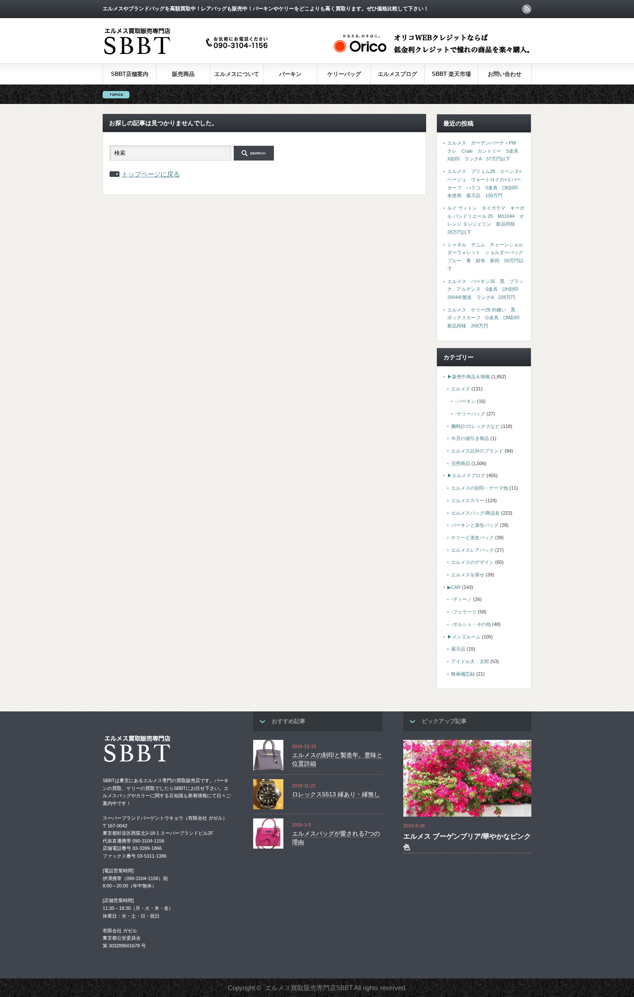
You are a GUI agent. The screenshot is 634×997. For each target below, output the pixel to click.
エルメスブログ (397, 74)
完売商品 (460, 463)
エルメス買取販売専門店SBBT (309, 987)
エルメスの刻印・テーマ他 (479, 488)
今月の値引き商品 (470, 438)
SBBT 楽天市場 (451, 74)
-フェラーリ (464, 611)
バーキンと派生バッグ (475, 525)
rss (526, 9)
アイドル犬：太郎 (470, 661)
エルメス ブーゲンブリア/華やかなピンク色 (467, 842)
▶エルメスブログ (466, 475)
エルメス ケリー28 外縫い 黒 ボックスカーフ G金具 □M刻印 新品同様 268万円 (485, 317)
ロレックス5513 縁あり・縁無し (336, 794)
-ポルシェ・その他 (471, 624)
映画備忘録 (463, 673)
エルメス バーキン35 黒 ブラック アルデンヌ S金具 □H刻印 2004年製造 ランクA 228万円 (485, 289)
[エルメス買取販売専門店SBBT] (188, 55)
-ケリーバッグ (470, 413)
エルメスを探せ (467, 574)
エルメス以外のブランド (477, 450)
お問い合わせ (504, 74)
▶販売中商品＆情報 (468, 376)
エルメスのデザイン (472, 562)
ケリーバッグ (344, 74)
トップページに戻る (151, 174)
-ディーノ (461, 599)
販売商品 (183, 74)
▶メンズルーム (463, 636)
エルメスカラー (467, 500)
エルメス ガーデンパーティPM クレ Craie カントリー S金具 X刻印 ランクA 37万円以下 (485, 150)
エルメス (460, 388)
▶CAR (454, 587)
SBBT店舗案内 (129, 74)
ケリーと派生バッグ (472, 537)
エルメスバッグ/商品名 (475, 513)
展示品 (458, 648)
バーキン (290, 74)
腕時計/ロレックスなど (475, 426)
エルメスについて (236, 74)
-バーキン (465, 401)
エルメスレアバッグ (472, 550)
